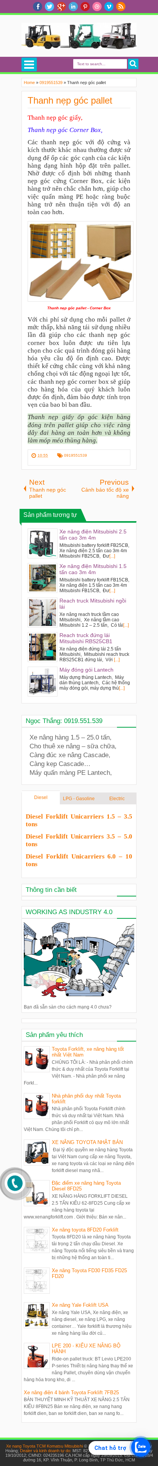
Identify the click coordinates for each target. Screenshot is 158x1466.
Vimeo (109, 6)
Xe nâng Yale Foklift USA (80, 1305)
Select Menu (29, 64)
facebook (37, 6)
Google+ (61, 6)
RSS (120, 6)
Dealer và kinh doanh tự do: (46, 1450)
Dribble (97, 6)
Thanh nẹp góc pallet (70, 100)
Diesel (41, 797)
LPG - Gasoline (79, 798)
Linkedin (73, 6)
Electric (117, 798)
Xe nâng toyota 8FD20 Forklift (85, 1230)
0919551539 (75, 455)
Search (133, 64)
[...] (112, 556)
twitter (49, 6)
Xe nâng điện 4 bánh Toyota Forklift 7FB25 (71, 1392)
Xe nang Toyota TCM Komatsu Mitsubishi (44, 1446)
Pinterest (85, 6)
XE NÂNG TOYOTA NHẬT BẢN (87, 1142)
